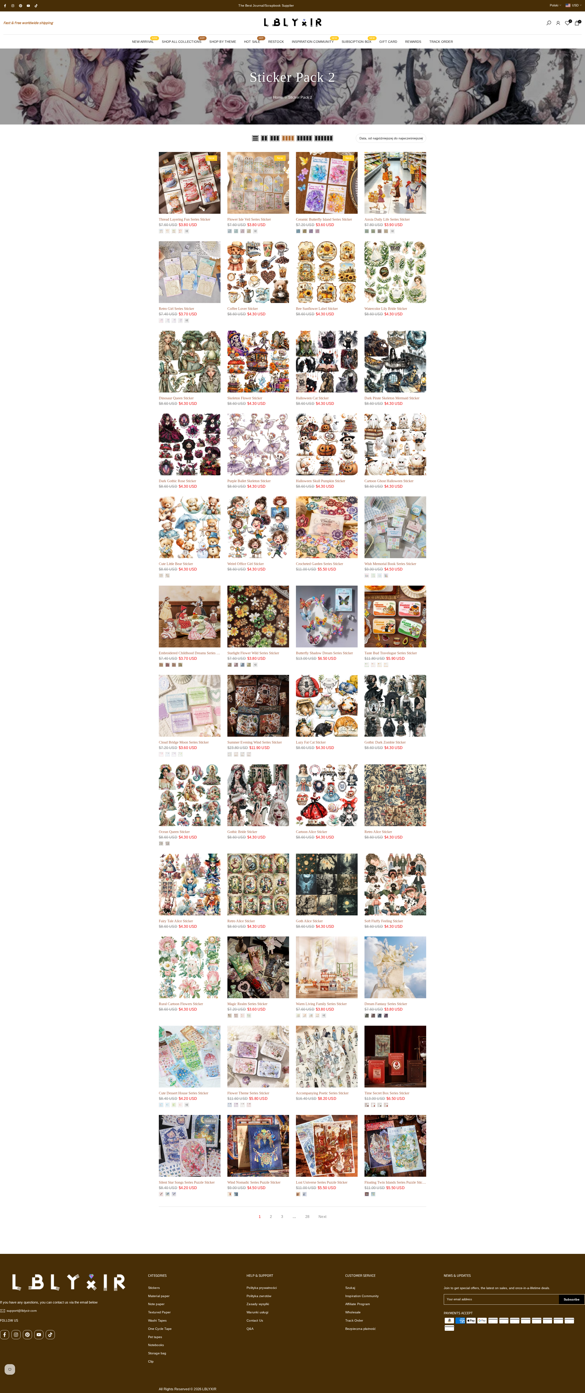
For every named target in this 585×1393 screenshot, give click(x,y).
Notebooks (156, 1345)
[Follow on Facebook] (5, 5)
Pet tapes (155, 1337)
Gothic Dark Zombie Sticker (385, 742)
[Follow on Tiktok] (36, 5)
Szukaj (350, 1288)
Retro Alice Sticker (378, 832)
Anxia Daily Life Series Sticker (387, 219)
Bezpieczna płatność (360, 1329)
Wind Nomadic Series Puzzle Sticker (253, 1182)
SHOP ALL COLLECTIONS (183, 41)
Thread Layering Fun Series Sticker (184, 219)
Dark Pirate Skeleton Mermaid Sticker (391, 398)
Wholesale (353, 1312)
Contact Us (255, 1320)
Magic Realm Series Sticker (247, 1004)
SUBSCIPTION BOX (358, 41)
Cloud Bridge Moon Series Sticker (184, 742)
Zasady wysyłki (258, 1304)
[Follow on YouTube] (28, 5)
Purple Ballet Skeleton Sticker (249, 481)
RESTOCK (276, 41)
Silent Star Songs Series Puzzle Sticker (187, 1182)
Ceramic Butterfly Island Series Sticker (324, 219)
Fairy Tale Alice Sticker (176, 921)
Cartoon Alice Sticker (311, 832)
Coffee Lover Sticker (242, 309)
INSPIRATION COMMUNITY (314, 41)
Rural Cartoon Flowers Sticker (181, 1004)
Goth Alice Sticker (309, 921)
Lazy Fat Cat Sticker (311, 742)
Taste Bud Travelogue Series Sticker (390, 653)
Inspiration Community (362, 1296)
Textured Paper (159, 1312)
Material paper (159, 1296)
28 (307, 1217)
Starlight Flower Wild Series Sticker (253, 653)
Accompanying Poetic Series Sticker (322, 1093)
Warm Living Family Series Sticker (321, 1004)
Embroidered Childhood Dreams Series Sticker (192, 653)
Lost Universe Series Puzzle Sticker (321, 1182)
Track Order (354, 1320)
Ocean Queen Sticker (174, 832)
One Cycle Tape (160, 1329)
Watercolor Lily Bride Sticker (385, 309)
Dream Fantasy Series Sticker (385, 1004)
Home (278, 97)
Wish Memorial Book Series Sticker (390, 564)
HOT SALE (253, 41)
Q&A (250, 1329)
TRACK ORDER (441, 41)
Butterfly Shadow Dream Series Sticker (324, 653)
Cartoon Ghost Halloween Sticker (388, 481)
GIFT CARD (388, 41)
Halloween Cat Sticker (312, 398)
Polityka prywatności (262, 1288)
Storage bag (157, 1353)
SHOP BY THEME (222, 41)
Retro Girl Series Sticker (176, 309)
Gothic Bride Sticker (242, 832)
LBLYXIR (209, 1389)
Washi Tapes (157, 1320)
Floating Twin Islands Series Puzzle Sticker (395, 1182)
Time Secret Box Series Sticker (386, 1093)
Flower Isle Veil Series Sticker (249, 219)
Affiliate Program (357, 1304)
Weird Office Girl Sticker (245, 564)
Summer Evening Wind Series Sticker (254, 742)
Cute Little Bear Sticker (176, 564)
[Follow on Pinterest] (20, 5)
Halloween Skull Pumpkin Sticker (320, 481)
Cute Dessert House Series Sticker (183, 1093)
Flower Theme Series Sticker (248, 1093)
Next (322, 1217)
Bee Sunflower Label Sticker (317, 309)
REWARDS (413, 41)
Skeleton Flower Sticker (244, 398)
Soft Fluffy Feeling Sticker (383, 921)
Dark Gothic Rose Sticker (177, 481)
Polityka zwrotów (259, 1296)
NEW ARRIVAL (144, 41)
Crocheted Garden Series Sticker (319, 564)
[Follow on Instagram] (12, 5)
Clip (151, 1361)
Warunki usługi (257, 1312)
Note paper (156, 1304)
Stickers (154, 1288)
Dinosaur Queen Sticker (176, 398)
